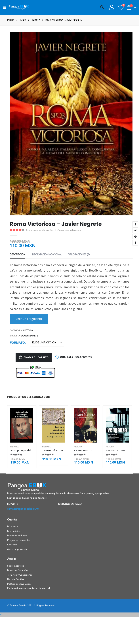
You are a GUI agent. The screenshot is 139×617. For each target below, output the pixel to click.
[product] (21, 425)
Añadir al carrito (36, 357)
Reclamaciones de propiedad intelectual (28, 588)
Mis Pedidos (13, 531)
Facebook (135, 224)
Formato (17, 342)
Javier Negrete (29, 336)
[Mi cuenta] (111, 7)
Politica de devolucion (19, 584)
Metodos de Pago (17, 536)
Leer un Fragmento (29, 319)
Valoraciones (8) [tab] (79, 254)
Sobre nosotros (15, 566)
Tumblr (135, 242)
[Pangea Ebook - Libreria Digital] (19, 7)
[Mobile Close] (1, 614)
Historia (28, 331)
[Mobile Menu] (6, 7)
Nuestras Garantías (17, 570)
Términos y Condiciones (19, 575)
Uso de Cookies (15, 579)
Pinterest (135, 236)
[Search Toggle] (102, 7)
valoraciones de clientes (40, 230)
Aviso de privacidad (17, 549)
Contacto (12, 545)
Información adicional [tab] (47, 254)
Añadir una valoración (69, 230)
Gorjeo (135, 230)
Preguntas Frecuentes (18, 540)
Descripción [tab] (17, 254)
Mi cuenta (12, 527)
